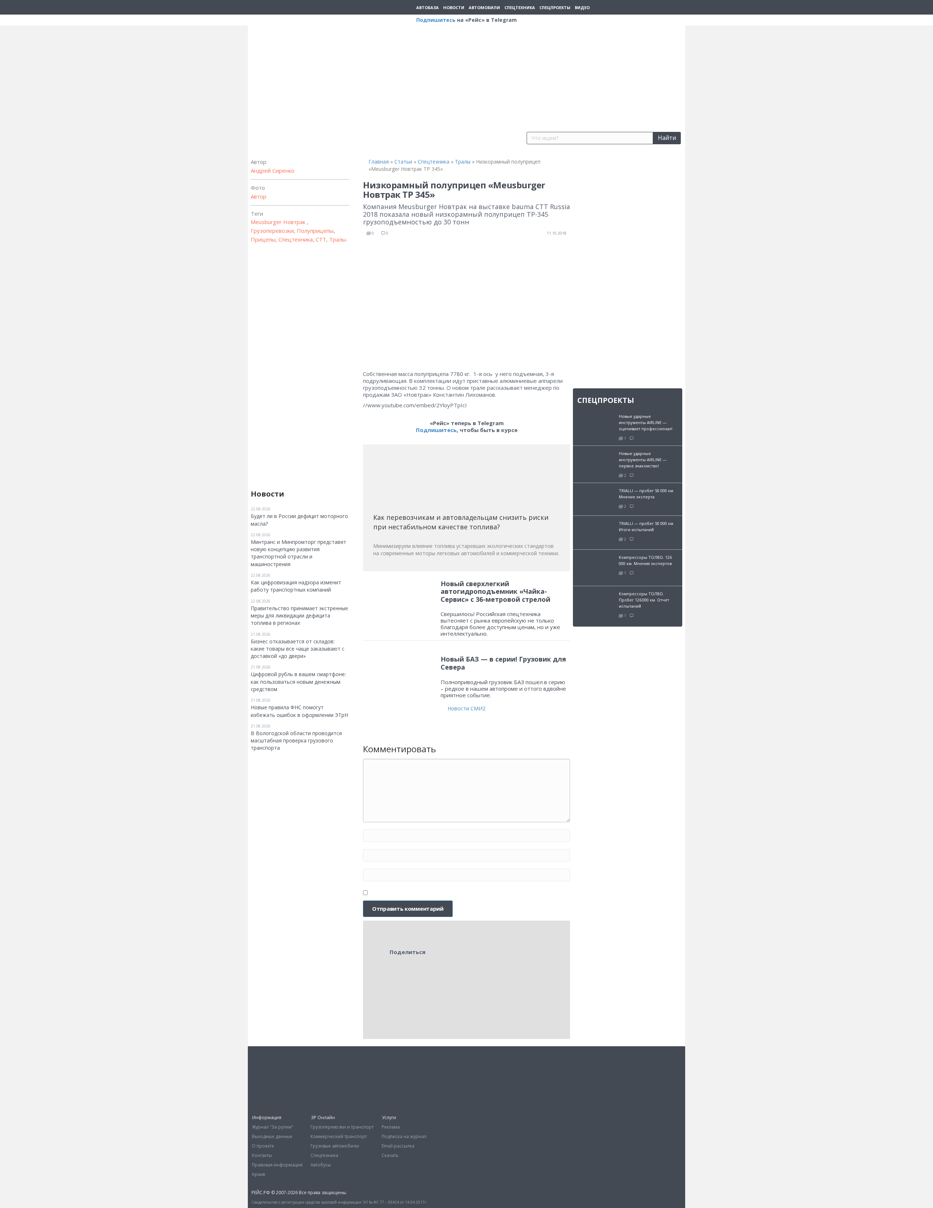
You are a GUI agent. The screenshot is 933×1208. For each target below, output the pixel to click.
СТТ (321, 239)
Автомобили (484, 7)
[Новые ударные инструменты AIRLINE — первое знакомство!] (595, 459)
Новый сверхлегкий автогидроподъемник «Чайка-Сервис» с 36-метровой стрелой (495, 591)
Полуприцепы (315, 230)
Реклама (391, 1127)
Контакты (262, 1155)
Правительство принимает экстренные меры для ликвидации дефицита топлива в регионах (299, 616)
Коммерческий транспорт (339, 1136)
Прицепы (263, 239)
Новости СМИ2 (466, 708)
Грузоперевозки (272, 230)
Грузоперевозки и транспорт (342, 1127)
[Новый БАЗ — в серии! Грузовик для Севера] (400, 671)
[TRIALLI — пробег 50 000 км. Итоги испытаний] (595, 531)
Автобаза (427, 7)
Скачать (390, 1155)
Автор (258, 196)
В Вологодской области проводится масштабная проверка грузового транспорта (296, 741)
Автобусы (321, 1165)
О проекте (263, 1146)
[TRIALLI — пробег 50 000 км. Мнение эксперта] (595, 498)
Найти (667, 138)
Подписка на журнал (404, 1136)
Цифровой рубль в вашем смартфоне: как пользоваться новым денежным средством (298, 682)
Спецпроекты (554, 7)
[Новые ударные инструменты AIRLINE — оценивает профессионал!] (595, 422)
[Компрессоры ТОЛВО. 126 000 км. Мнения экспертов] (595, 567)
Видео (582, 7)
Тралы (337, 239)
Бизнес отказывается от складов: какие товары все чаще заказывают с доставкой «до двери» (297, 649)
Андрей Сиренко (272, 170)
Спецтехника (519, 7)
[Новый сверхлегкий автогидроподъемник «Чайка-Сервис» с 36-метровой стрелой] (400, 603)
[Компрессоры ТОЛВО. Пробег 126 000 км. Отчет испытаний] (595, 603)
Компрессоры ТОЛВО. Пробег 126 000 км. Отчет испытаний (644, 600)
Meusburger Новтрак (279, 221)
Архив (258, 1174)
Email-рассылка (398, 1146)
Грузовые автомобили (335, 1146)
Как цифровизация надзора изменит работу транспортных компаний (296, 586)
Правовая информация (277, 1165)
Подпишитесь (436, 19)
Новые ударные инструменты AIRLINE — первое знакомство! (643, 459)
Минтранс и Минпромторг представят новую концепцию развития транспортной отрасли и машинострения (298, 553)
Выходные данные (272, 1136)
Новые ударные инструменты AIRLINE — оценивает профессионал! (645, 422)
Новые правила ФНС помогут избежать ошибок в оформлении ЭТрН (299, 711)
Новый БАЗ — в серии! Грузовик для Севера (503, 663)
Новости (453, 7)
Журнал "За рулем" (272, 1127)
